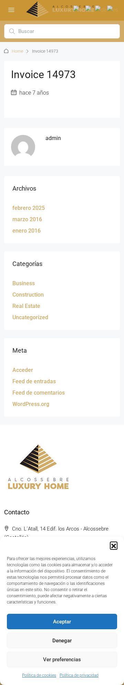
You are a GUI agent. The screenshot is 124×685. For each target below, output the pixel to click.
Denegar (62, 641)
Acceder (22, 370)
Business (23, 283)
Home (17, 51)
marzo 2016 (27, 219)
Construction (28, 294)
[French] (90, 9)
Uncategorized (30, 317)
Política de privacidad (79, 675)
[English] (79, 9)
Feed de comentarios (38, 392)
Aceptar (62, 622)
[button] (113, 545)
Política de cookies (39, 675)
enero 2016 (26, 230)
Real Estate (26, 306)
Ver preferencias (62, 659)
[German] (101, 9)
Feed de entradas (34, 381)
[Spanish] (113, 9)
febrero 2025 (28, 208)
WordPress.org (30, 404)
